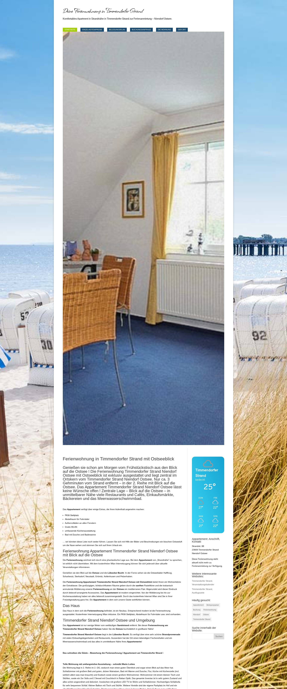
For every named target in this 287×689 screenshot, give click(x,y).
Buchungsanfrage (141, 30)
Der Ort (182, 30)
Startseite (70, 30)
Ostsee (206, 615)
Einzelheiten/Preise (92, 30)
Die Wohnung (164, 30)
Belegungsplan (117, 30)
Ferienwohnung (209, 610)
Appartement (198, 605)
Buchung (196, 610)
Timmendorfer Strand (201, 619)
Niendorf (196, 615)
